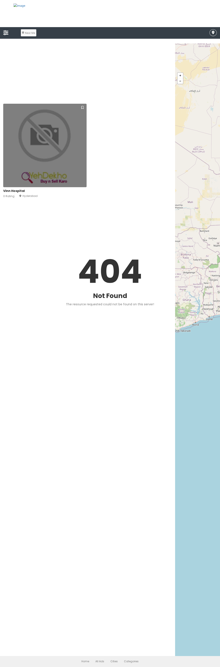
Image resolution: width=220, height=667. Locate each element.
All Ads (99, 661)
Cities (114, 661)
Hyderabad (30, 196)
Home (85, 661)
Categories (131, 661)
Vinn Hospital (14, 191)
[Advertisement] (110, 73)
